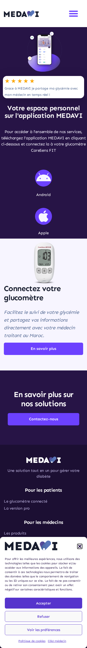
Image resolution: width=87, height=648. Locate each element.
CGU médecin (57, 641)
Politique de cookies (31, 641)
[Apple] (43, 216)
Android (43, 194)
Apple (43, 233)
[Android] (43, 178)
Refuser (43, 616)
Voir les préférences (43, 630)
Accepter (43, 603)
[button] (79, 546)
